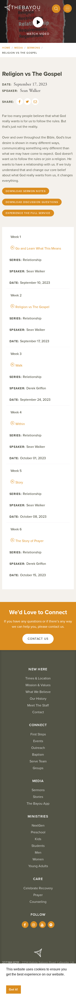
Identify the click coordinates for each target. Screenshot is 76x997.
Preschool (38, 832)
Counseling (38, 902)
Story (19, 482)
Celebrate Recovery (38, 888)
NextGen (38, 825)
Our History (38, 699)
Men (38, 852)
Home (6, 47)
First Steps (38, 734)
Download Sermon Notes (26, 191)
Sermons (33, 47)
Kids (38, 839)
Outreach (38, 748)
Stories (38, 797)
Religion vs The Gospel (32, 307)
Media (18, 47)
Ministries (38, 816)
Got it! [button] (13, 989)
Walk (18, 365)
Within (20, 424)
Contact (38, 712)
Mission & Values (38, 685)
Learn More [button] (14, 979)
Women (38, 859)
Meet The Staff (38, 705)
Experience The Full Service (28, 213)
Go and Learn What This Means (38, 248)
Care (38, 879)
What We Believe (38, 692)
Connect (38, 725)
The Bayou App (38, 803)
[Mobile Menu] (67, 8)
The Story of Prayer (29, 541)
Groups (38, 768)
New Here (37, 669)
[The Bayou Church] (22, 8)
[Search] (56, 8)
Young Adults (38, 866)
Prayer (38, 895)
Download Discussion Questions (32, 202)
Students (38, 846)
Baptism (38, 755)
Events (38, 741)
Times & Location (38, 678)
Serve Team (38, 761)
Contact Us (38, 639)
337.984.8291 (10, 962)
